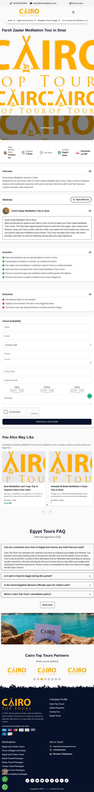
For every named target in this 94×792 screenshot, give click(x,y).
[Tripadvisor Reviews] (90, 396)
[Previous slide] (43, 511)
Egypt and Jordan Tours (13, 747)
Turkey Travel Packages (13, 766)
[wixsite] (62, 781)
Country (7, 359)
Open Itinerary (82, 200)
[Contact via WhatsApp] (5, 779)
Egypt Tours (55, 716)
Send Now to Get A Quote (47, 422)
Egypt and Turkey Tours (13, 754)
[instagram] (32, 781)
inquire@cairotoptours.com (44, 3)
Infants (77, 387)
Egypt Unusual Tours (25, 20)
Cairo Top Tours (56, 704)
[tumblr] (47, 781)
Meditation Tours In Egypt (48, 20)
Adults (17, 387)
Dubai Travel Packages (12, 758)
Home (10, 20)
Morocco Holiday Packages (14, 774)
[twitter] (37, 781)
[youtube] (42, 781)
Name (7, 327)
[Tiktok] (67, 781)
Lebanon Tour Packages (13, 770)
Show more (47, 605)
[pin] (52, 781)
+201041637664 (20, 3)
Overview (7, 171)
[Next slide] (50, 511)
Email (6, 336)
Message (8, 398)
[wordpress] (57, 781)
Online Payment (56, 708)
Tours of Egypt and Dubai (14, 750)
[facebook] (27, 781)
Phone (7, 354)
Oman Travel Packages (12, 762)
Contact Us (54, 712)
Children (47, 387)
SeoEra (47, 789)
